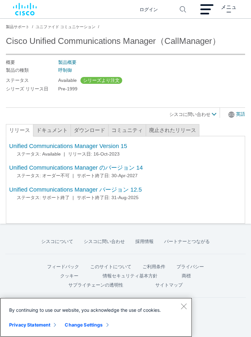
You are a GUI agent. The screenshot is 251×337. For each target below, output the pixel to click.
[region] (96, 317)
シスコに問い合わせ (190, 114)
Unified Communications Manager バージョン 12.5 (75, 189)
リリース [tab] (19, 130)
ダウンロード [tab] (89, 130)
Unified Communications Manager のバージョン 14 (76, 167)
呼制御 (65, 70)
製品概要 (67, 62)
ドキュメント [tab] (52, 130)
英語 (240, 114)
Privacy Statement (29, 325)
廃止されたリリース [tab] (172, 130)
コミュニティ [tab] (127, 130)
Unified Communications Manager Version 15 (68, 146)
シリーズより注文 (101, 80)
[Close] (183, 306)
